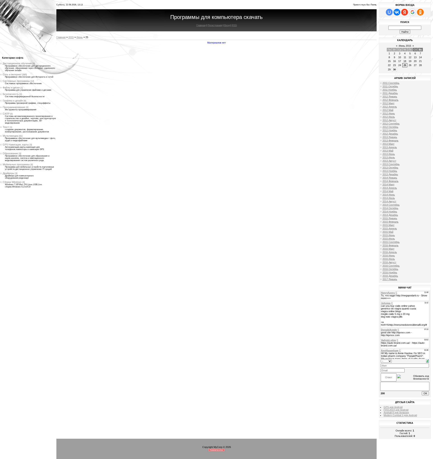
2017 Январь (389, 279)
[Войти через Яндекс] (404, 12)
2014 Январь (389, 177)
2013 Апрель (389, 147)
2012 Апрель (389, 106)
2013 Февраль (390, 140)
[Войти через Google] (412, 12)
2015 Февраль (390, 221)
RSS (234, 25)
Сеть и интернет (12, 74)
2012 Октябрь (390, 127)
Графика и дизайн (13, 100)
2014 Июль (388, 198)
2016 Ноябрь (389, 272)
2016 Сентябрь (391, 265)
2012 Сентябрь (391, 123)
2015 (71, 37)
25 (404, 65)
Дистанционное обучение (17, 63)
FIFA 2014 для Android (396, 409)
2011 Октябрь (390, 86)
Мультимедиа (10, 135)
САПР (6, 113)
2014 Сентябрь (391, 204)
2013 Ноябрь (389, 171)
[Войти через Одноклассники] (420, 12)
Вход (227, 25)
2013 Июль (388, 157)
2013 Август (389, 160)
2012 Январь (389, 96)
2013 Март (388, 144)
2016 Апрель (389, 252)
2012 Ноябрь (389, 130)
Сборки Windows (12, 182)
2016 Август (389, 262)
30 (394, 69)
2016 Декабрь (390, 275)
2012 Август (389, 120)
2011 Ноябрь (389, 89)
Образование (10, 153)
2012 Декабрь (390, 133)
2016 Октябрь (390, 269)
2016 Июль (388, 259)
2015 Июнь (388, 235)
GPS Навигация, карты (16, 144)
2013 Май (387, 150)
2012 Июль (388, 116)
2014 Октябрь (390, 208)
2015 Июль (388, 238)
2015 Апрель (389, 228)
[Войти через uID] (389, 12)
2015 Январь (389, 218)
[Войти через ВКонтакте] (397, 12)
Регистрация (215, 25)
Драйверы (8, 173)
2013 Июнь (388, 154)
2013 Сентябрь (391, 164)
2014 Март (388, 184)
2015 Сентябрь (391, 242)
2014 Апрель (389, 188)
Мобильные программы (16, 164)
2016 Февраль (390, 245)
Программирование (14, 107)
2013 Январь (389, 137)
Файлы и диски (11, 87)
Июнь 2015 (405, 45)
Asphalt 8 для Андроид (396, 412)
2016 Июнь (388, 255)
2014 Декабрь (390, 215)
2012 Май (387, 110)
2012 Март (388, 103)
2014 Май (387, 191)
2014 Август (389, 201)
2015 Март (388, 225)
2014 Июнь (388, 194)
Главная (201, 25)
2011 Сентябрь (390, 83)
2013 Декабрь (390, 174)
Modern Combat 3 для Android (400, 415)
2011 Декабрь (390, 93)
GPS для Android (393, 407)
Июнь (79, 37)
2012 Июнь (388, 113)
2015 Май (387, 232)
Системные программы (16, 81)
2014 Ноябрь (389, 211)
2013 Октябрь (390, 167)
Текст (6, 127)
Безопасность (11, 94)
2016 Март (388, 248)
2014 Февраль (390, 181)
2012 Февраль (390, 100)
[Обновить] (427, 360)
